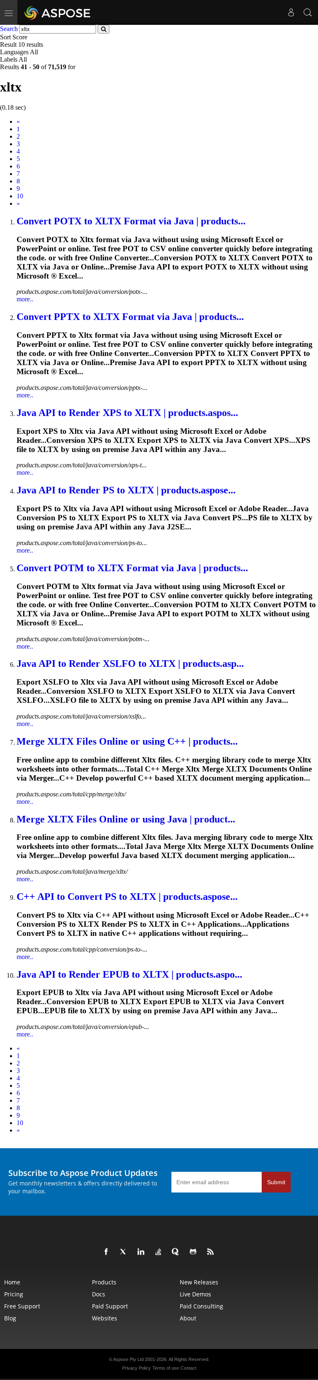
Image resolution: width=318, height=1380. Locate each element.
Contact (188, 1368)
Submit (276, 1182)
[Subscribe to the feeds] (212, 1252)
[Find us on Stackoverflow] (159, 1252)
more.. (25, 299)
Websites (104, 1318)
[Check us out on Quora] (177, 1252)
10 (20, 196)
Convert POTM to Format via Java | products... (132, 568)
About (188, 1318)
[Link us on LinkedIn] (142, 1252)
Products (104, 1282)
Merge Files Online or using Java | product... (126, 819)
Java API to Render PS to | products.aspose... (126, 490)
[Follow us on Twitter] (125, 1252)
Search (9, 28)
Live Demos (195, 1294)
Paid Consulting (201, 1306)
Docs (98, 1294)
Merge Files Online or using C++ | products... (127, 741)
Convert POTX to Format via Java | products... (131, 221)
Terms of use (165, 1368)
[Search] (307, 12)
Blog (10, 1318)
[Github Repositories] (194, 1252)
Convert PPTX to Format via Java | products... (130, 316)
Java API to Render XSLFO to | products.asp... (130, 663)
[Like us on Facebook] (107, 1252)
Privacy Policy (136, 1368)
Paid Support (110, 1306)
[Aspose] (58, 12)
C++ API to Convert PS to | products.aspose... (127, 896)
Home (12, 1282)
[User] (291, 12)
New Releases (199, 1282)
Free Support (22, 1306)
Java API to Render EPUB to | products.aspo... (129, 974)
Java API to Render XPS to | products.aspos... (127, 412)
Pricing (13, 1294)
